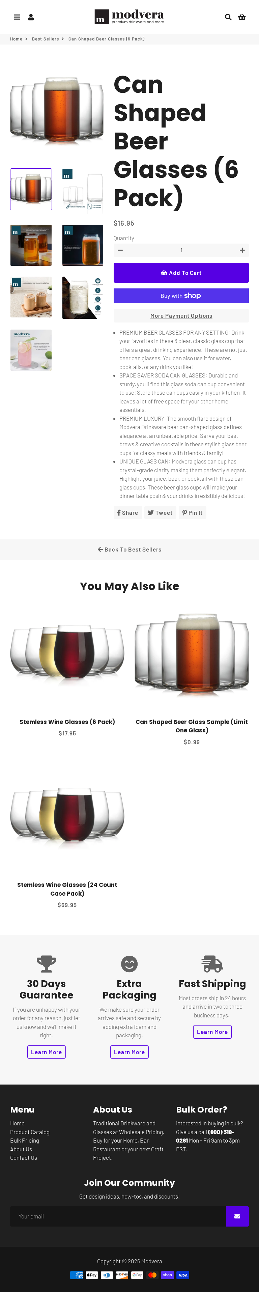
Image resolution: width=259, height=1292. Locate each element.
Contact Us (23, 1157)
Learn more (46, 1051)
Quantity (124, 237)
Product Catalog (30, 1131)
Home (16, 38)
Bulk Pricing (24, 1140)
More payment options (181, 315)
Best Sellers (45, 38)
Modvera (151, 1261)
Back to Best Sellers (132, 549)
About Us (21, 1149)
